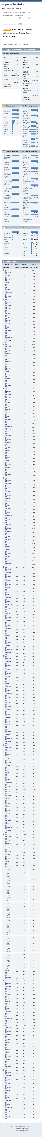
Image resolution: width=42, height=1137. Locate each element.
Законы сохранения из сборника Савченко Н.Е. (7, 197)
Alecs (5, 125)
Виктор (6, 121)
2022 (6, 433)
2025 (6, 300)
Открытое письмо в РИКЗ (6, 169)
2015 (6, 745)
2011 (6, 1025)
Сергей (6, 113)
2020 (6, 522)
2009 (6, 1114)
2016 (6, 700)
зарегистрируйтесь (7, 13)
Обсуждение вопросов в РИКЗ (7, 157)
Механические (27, 131)
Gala (5, 127)
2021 (6, 478)
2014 (6, 790)
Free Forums (25, 1128)
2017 (6, 656)
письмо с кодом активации (16, 15)
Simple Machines (28, 1126)
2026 (6, 270)
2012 (6, 981)
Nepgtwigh (35, 80)
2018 (6, 611)
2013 (6, 834)
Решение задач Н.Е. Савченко (26, 111)
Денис (5, 133)
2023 (6, 389)
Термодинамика (27, 129)
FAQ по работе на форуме (26, 157)
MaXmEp (6, 243)
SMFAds (18, 1128)
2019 (6, 567)
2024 (6, 344)
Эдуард (6, 129)
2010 (6, 1070)
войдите (25, 12)
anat (5, 131)
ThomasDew (7, 237)
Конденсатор (26, 146)
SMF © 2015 (21, 1126)
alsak (5, 117)
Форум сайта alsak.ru (13, 4)
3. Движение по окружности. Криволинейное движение (27, 218)
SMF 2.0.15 (14, 1126)
